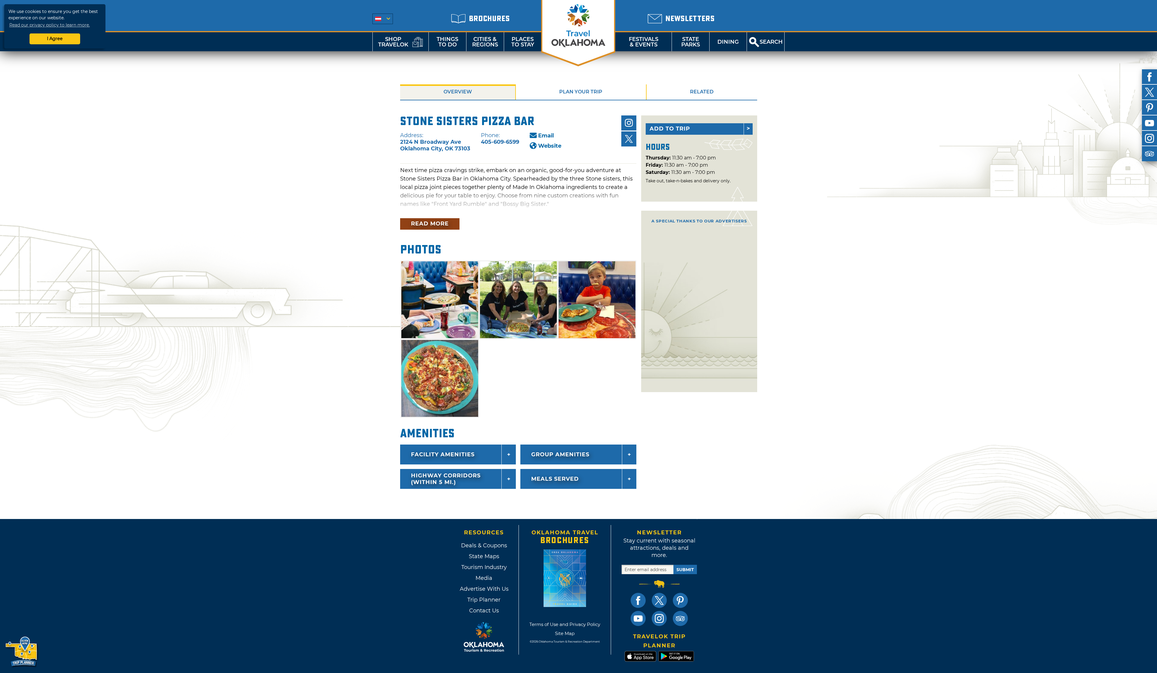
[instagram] (1149, 138)
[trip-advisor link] (680, 618)
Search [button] (771, 42)
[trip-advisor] (1149, 153)
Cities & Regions (485, 42)
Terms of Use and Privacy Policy (564, 624)
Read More (430, 223)
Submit (685, 569)
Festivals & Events (643, 42)
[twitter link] (659, 600)
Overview (458, 92)
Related (701, 92)
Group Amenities (560, 454)
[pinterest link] (680, 600)
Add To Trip (670, 128)
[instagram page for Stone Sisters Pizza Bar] (628, 123)
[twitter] (1149, 92)
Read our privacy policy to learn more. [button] (49, 25)
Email (546, 135)
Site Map (565, 633)
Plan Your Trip (580, 92)
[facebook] (1149, 76)
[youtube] (1149, 123)
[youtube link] (638, 618)
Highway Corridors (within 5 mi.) (446, 479)
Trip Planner (483, 599)
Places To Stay (522, 42)
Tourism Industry (484, 567)
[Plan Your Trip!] (22, 651)
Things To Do (447, 42)
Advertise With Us (484, 589)
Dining (728, 42)
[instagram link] (659, 618)
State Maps (484, 556)
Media (483, 578)
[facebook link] (638, 600)
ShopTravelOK (393, 42)
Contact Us (484, 610)
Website (549, 146)
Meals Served (555, 479)
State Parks (690, 42)
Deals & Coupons (484, 545)
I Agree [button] (55, 38)
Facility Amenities (443, 454)
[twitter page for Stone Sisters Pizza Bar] (628, 138)
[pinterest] (1149, 107)
